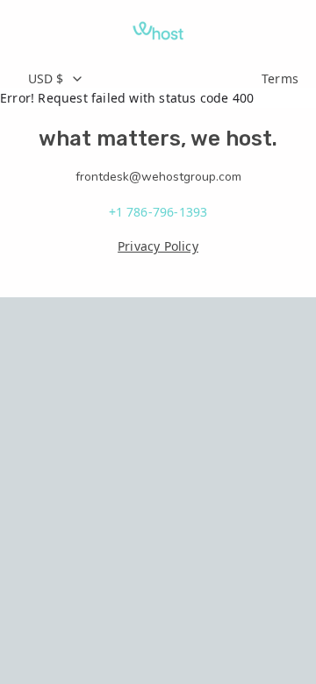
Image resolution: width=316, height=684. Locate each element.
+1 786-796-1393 (158, 211)
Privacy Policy (158, 246)
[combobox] (135, 78)
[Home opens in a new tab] (158, 31)
